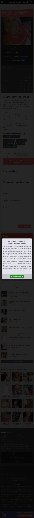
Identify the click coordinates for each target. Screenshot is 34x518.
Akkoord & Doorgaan (17, 276)
